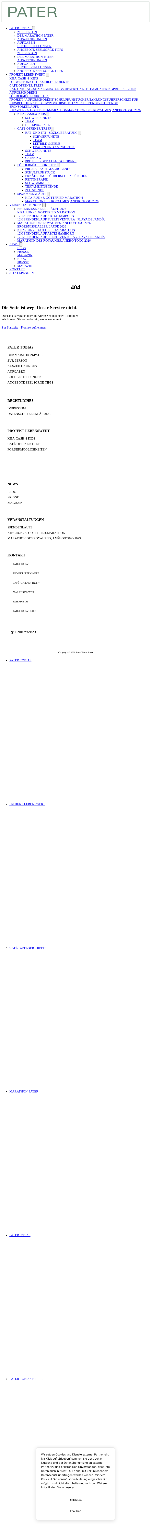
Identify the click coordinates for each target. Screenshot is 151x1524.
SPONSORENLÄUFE (24, 106)
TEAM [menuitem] (29, 121)
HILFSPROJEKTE (57, 82)
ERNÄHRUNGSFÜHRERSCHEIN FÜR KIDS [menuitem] (56, 176)
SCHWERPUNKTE (22, 82)
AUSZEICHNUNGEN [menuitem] (32, 39)
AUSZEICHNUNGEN (22, 366)
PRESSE (13, 497)
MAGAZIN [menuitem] (24, 255)
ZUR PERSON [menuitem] (27, 32)
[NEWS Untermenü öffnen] (20, 244)
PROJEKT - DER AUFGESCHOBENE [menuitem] (50, 161)
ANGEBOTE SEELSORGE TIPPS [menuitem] (40, 49)
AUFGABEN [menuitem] (26, 42)
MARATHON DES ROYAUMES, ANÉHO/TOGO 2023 (44, 538)
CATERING (105, 89)
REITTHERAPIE (28, 103)
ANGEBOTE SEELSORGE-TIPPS (30, 382)
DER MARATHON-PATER (25, 355)
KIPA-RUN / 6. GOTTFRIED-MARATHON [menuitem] (54, 197)
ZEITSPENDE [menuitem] (34, 190)
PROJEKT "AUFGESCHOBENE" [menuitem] (47, 169)
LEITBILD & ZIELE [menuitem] (46, 143)
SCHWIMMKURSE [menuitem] (38, 183)
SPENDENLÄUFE (19, 527)
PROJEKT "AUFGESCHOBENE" (32, 99)
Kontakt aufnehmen (33, 327)
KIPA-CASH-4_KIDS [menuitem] (31, 114)
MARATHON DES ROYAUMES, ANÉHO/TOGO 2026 (104, 110)
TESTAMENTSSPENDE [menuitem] (41, 186)
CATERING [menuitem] (33, 157)
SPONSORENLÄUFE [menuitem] (32, 193)
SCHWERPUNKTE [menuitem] (38, 117)
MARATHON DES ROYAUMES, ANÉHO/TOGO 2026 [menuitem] (62, 201)
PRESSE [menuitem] (23, 251)
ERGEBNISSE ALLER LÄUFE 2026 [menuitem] (41, 208)
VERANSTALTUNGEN (25, 205)
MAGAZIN (15, 502)
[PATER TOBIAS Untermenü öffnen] (33, 28)
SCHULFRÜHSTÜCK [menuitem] (40, 172)
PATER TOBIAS (20, 28)
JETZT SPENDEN (21, 272)
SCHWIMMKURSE (53, 103)
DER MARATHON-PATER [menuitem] (35, 35)
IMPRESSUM (16, 408)
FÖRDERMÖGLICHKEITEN (29, 96)
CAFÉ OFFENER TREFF (26, 85)
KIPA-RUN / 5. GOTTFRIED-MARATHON (36, 532)
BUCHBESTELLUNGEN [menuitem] (34, 46)
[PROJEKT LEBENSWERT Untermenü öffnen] (47, 75)
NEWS (14, 244)
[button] (47, 114)
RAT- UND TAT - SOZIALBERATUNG (35, 89)
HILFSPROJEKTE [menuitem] (37, 124)
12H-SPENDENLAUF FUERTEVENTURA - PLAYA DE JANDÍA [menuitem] (61, 219)
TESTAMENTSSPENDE (82, 103)
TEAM (40, 82)
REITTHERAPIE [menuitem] (36, 179)
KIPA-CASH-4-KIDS (21, 438)
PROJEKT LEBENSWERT (27, 74)
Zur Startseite (10, 327)
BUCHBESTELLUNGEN (24, 377)
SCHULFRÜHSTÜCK (70, 99)
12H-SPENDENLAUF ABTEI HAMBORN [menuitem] (45, 216)
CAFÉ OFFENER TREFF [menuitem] (34, 128)
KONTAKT (17, 269)
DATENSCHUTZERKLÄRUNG (29, 413)
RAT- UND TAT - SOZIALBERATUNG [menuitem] (51, 132)
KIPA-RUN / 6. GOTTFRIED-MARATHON (38, 110)
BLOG (11, 491)
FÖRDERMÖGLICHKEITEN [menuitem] (37, 165)
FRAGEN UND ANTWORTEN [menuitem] (54, 147)
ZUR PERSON (17, 360)
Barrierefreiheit (25, 632)
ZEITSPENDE (108, 103)
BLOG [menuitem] (21, 248)
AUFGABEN (16, 371)
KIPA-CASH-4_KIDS (23, 78)
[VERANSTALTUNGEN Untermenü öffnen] (44, 205)
